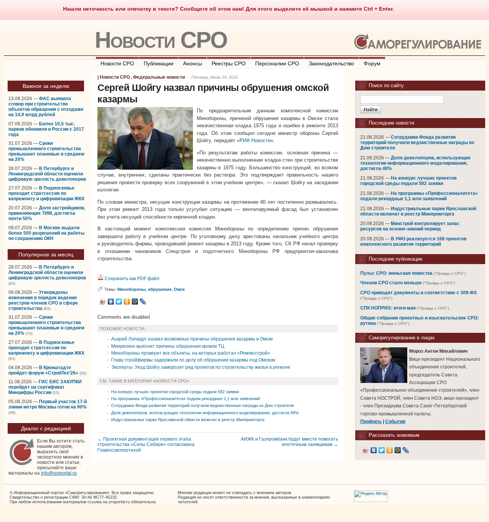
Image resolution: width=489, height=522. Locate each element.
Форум (372, 63)
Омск (179, 289)
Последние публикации (395, 259)
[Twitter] (119, 301)
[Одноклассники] (127, 301)
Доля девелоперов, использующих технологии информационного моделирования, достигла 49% (205, 412)
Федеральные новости (159, 77)
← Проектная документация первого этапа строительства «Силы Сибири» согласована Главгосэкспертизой (145, 444)
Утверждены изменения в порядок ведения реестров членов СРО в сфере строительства (43, 300)
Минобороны (131, 289)
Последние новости (391, 123)
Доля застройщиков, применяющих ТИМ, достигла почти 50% (46, 213)
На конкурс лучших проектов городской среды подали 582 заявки (175, 391)
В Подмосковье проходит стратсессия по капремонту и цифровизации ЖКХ (46, 193)
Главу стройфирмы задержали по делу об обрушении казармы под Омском (193, 360)
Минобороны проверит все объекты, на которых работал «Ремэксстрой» (190, 353)
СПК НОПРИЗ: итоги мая (388, 308)
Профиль (371, 421)
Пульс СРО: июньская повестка (396, 273)
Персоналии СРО (277, 63)
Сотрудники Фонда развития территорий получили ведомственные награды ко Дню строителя (202, 405)
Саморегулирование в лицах (402, 337)
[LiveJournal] (143, 301)
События (395, 421)
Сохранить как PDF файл (131, 278)
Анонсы (192, 63)
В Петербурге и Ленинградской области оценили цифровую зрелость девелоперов (47, 174)
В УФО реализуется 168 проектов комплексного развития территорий (413, 241)
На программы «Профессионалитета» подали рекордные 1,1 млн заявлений (185, 398)
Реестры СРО (229, 63)
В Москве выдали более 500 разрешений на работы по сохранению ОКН (46, 233)
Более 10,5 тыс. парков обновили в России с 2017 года (46, 129)
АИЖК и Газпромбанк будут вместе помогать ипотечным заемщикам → (289, 441)
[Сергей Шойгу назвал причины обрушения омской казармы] (145, 168)
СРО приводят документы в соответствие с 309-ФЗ (418, 292)
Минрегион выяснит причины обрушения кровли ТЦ (167, 346)
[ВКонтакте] (111, 301)
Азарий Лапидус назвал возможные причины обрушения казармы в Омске (192, 339)
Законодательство (331, 63)
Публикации (158, 63)
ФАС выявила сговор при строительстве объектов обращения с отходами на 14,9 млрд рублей (45, 106)
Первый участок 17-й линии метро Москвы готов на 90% (47, 404)
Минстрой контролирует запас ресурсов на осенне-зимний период (410, 226)
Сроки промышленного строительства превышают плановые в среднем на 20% (46, 151)
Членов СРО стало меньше (391, 282)
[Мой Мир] (135, 301)
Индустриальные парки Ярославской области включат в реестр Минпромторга (187, 419)
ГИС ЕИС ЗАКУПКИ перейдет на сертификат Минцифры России (45, 387)
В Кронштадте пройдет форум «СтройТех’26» (43, 370)
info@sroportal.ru (59, 473)
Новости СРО (161, 40)
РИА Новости (255, 140)
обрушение (160, 289)
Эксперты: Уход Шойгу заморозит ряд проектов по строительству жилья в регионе (200, 367)
